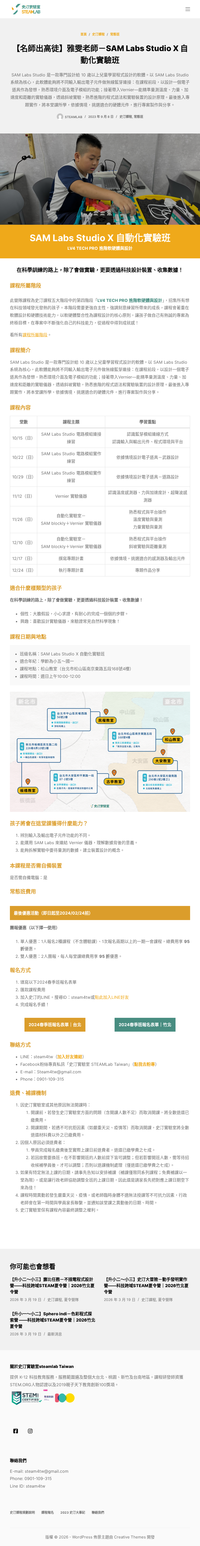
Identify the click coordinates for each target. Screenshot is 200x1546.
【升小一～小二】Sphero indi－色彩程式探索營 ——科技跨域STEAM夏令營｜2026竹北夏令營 (52, 1320)
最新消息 (54, 1334)
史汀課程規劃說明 (22, 1512)
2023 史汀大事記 (72, 1512)
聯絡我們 (98, 1512)
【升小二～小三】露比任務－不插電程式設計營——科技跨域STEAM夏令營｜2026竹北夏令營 (52, 1285)
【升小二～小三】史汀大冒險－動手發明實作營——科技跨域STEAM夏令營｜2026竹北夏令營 (146, 1285)
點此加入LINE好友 (112, 997)
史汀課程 (126, 117)
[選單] (187, 9)
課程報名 (47, 1512)
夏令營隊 (71, 1299)
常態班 (138, 117)
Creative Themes (130, 1537)
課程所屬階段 (34, 334)
